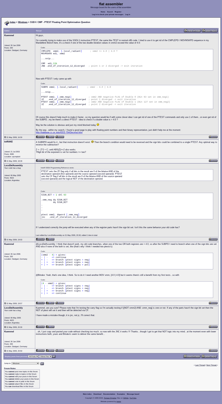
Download (97, 394)
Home (103, 12)
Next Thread (211, 365)
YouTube (132, 398)
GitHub (126, 398)
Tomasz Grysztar (110, 398)
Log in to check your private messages (107, 14)
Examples (121, 394)
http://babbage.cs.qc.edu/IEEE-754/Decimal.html (59, 132)
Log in (127, 14)
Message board (133, 394)
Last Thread (200, 365)
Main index (87, 394)
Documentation (109, 394)
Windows (22, 22)
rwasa (119, 401)
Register (118, 12)
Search (110, 12)
